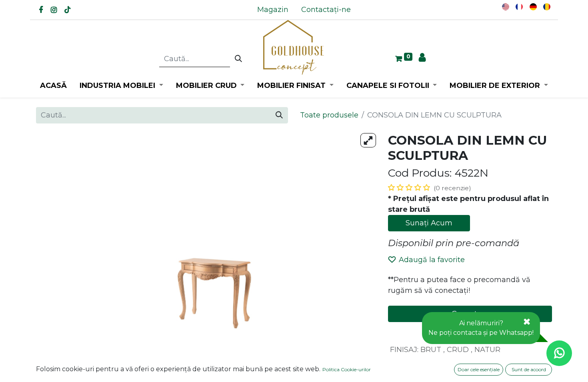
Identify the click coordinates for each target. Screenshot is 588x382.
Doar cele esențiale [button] (479, 369)
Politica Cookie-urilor (346, 369)
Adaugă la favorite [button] (432, 259)
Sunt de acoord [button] (529, 369)
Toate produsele (329, 115)
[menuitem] (273, 9)
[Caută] (238, 59)
